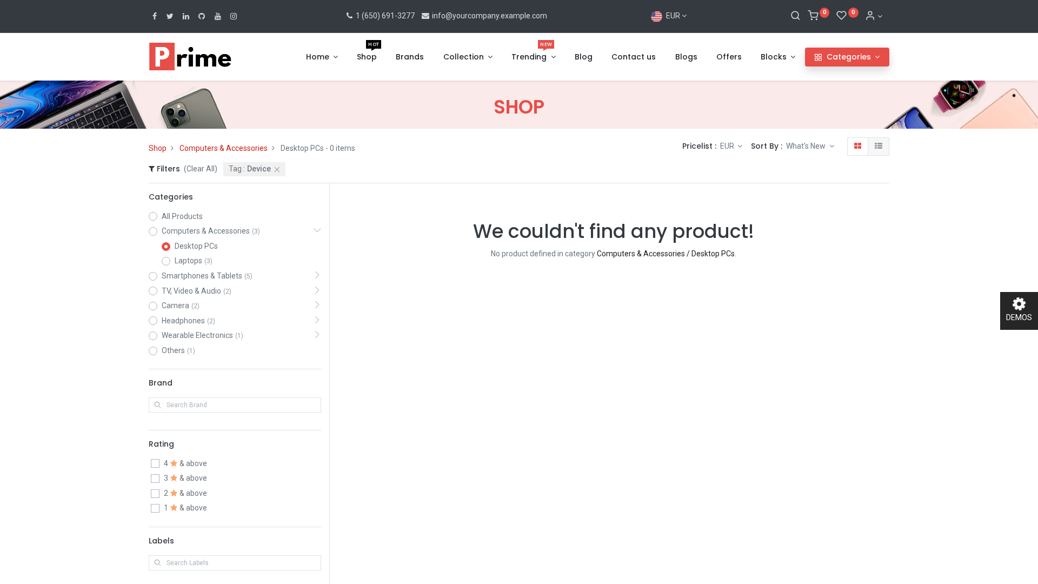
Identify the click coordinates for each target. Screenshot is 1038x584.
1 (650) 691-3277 (384, 15)
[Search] (795, 16)
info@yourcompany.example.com (489, 15)
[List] (878, 146)
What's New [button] (806, 146)
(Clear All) (200, 168)
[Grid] (857, 146)
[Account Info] (873, 16)
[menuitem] (366, 57)
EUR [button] (728, 146)
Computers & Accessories (223, 148)
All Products (182, 216)
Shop (158, 148)
